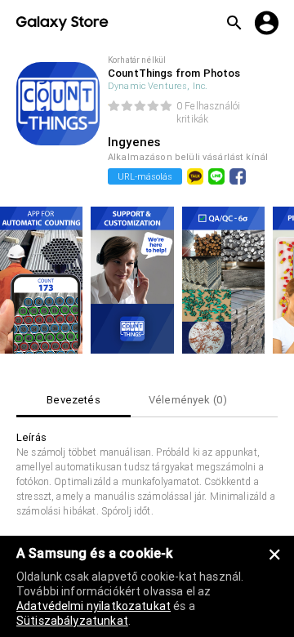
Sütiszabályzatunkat (72, 620)
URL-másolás (145, 176)
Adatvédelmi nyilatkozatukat (93, 606)
